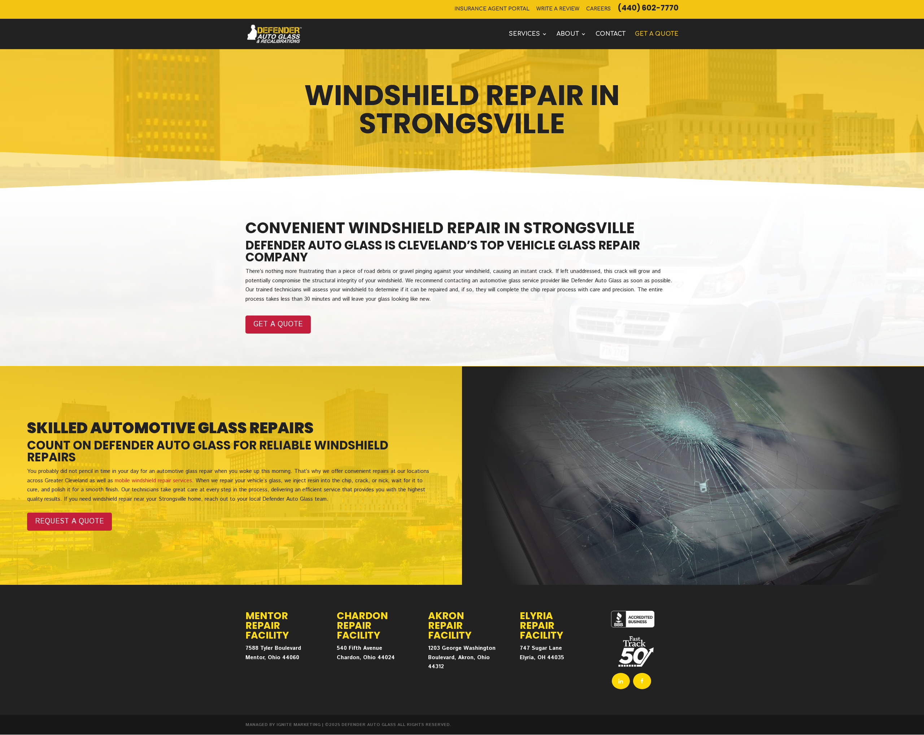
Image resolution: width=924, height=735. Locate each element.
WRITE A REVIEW (557, 9)
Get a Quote (278, 324)
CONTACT (611, 34)
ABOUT (568, 34)
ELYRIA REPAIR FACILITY (541, 625)
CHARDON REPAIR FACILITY (362, 625)
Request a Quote (69, 521)
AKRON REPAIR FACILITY (449, 625)
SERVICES (524, 34)
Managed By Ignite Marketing (283, 725)
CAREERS (598, 9)
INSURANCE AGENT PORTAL (491, 9)
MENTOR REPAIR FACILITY (267, 625)
